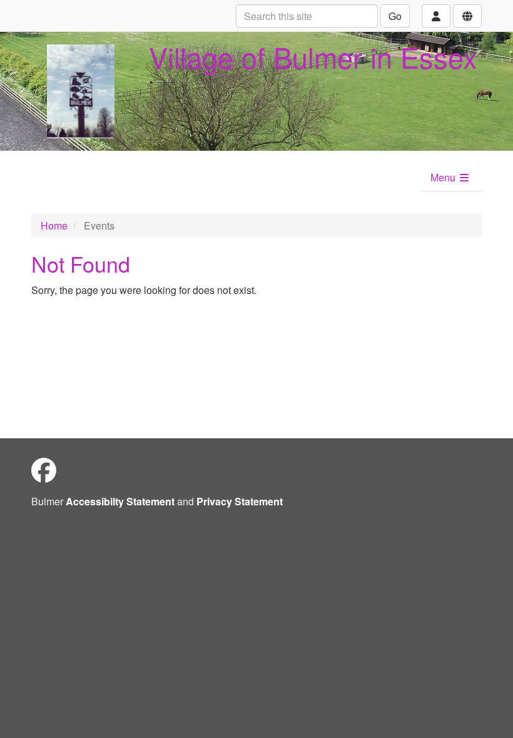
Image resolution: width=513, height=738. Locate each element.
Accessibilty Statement (120, 501)
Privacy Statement (239, 501)
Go (395, 16)
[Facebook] (43, 469)
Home (54, 225)
